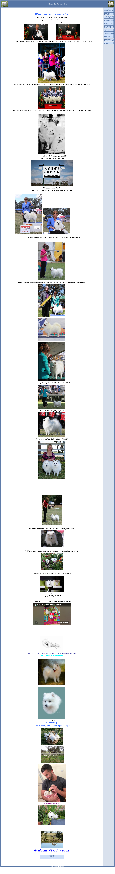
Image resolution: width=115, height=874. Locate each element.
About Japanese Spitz (108, 32)
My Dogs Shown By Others (109, 20)
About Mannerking (107, 13)
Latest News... (107, 19)
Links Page (106, 42)
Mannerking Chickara (108, 23)
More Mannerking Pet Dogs (109, 26)
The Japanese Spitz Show (109, 33)
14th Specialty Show (108, 27)
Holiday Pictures (107, 39)
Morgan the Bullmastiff (108, 40)
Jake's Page (106, 24)
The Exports (106, 30)
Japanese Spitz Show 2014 (109, 17)
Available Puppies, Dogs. (109, 10)
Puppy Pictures (107, 36)
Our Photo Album (107, 37)
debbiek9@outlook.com (53, 858)
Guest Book (106, 43)
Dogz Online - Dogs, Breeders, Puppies (57, 866)
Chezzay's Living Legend (109, 16)
